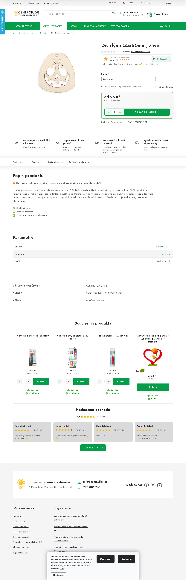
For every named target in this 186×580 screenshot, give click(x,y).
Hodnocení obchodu (93, 409)
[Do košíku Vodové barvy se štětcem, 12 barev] (81, 381)
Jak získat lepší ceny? (22, 547)
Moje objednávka (20, 552)
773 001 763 (130, 12)
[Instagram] (153, 485)
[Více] (165, 26)
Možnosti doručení (165, 87)
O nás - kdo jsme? (52, 2)
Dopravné (17, 2)
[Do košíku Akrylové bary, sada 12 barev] (41, 381)
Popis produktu (19, 162)
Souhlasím (126, 559)
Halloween (166, 253)
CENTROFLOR (141, 122)
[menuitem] (26, 26)
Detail (153, 387)
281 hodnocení (160, 59)
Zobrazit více (93, 447)
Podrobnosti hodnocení (140, 52)
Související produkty (77, 162)
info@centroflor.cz (95, 482)
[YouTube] (159, 485)
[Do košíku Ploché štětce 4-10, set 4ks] (121, 381)
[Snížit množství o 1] (109, 112)
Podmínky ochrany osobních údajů (27, 542)
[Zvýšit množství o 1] (120, 112)
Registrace (166, 2)
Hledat (113, 13)
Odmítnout (105, 559)
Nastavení (58, 575)
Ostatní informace (55, 162)
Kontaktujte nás (32, 2)
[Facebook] (146, 485)
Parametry (36, 162)
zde (62, 568)
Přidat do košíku (145, 112)
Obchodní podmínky (21, 537)
